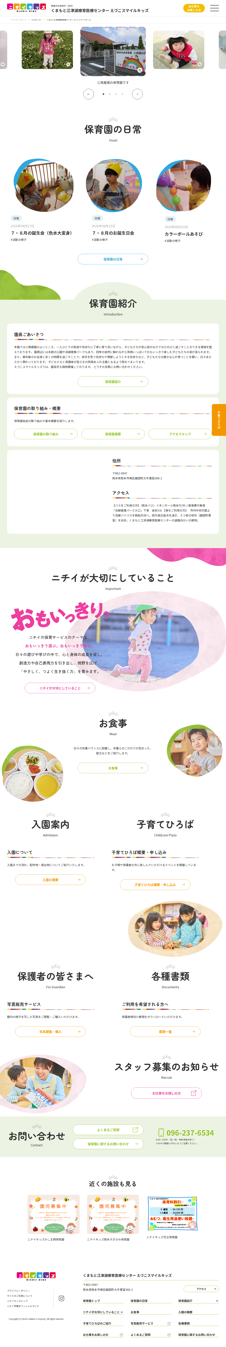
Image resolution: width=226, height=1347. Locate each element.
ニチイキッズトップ (18, 19)
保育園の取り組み (46, 434)
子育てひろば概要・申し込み (155, 884)
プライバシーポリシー (18, 1290)
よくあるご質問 (108, 1129)
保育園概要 (113, 434)
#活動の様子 (18, 239)
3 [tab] (116, 94)
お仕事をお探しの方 (194, 8)
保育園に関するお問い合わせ (108, 1144)
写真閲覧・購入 (50, 1031)
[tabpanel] (113, 56)
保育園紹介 (113, 381)
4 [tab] (122, 94)
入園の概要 (50, 879)
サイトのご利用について (19, 1295)
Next (137, 94)
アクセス (201, 1289)
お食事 (113, 768)
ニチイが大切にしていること (60, 688)
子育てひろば (219, 420)
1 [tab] (103, 94)
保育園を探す (36, 19)
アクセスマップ (180, 434)
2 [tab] (110, 94)
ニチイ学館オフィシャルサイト (23, 1306)
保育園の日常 (113, 259)
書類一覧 (165, 1031)
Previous (88, 94)
